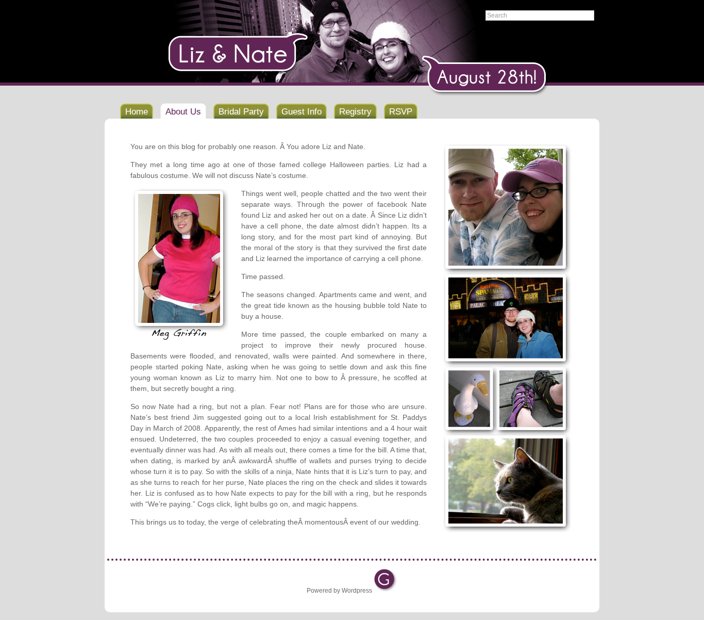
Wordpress (357, 590)
